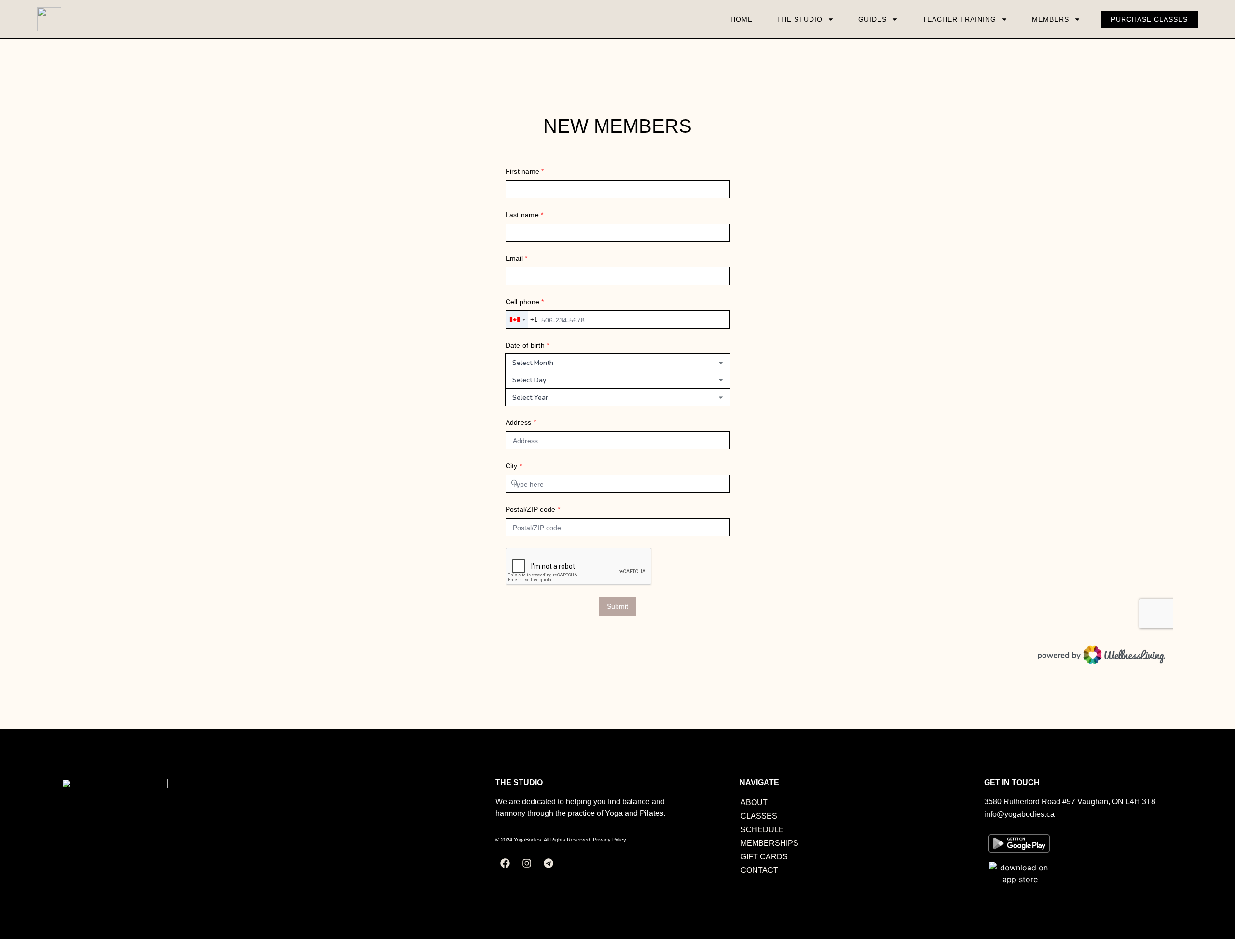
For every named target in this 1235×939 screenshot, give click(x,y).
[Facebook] (505, 863)
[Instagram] (526, 863)
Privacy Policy (609, 839)
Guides (872, 19)
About (754, 803)
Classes (759, 816)
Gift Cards (764, 857)
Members (1050, 19)
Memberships (769, 843)
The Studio (800, 19)
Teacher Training (959, 19)
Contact (759, 870)
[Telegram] (548, 863)
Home (741, 19)
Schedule (762, 830)
